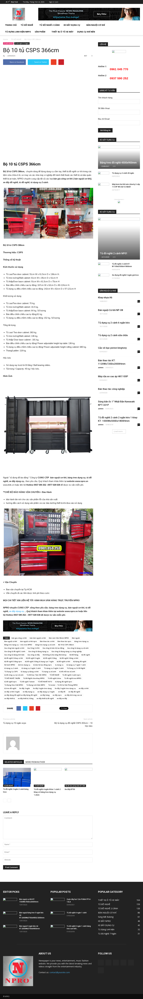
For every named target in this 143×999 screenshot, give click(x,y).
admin (100, 367)
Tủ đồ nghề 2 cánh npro (71, 675)
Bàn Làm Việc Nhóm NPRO (59, 638)
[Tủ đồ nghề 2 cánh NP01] (119, 239)
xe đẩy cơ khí (84, 688)
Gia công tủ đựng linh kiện (14, 655)
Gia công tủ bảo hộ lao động (53, 648)
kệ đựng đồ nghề (79, 661)
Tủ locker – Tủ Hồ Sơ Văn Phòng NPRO (63, 685)
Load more (118, 431)
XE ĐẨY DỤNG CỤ (72, 25)
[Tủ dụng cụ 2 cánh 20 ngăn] (103, 176)
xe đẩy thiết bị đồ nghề (45, 698)
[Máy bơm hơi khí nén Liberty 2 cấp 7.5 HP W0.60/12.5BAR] (103, 187)
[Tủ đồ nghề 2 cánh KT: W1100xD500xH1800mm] (103, 266)
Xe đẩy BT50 (70, 789)
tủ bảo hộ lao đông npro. (42, 665)
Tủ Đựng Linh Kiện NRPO (18, 31)
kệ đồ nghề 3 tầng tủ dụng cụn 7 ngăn (39, 661)
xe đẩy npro (57, 695)
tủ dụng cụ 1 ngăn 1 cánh (76, 665)
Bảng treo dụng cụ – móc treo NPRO (18, 645)
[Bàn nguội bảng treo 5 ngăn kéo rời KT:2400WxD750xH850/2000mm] (10, 916)
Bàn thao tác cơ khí (47, 641)
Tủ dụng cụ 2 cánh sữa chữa (113, 335)
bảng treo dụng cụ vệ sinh (45, 645)
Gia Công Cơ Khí (33, 648)
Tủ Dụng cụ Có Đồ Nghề (76, 668)
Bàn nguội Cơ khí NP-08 (110, 310)
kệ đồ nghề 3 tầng (50, 658)
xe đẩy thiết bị (9, 698)
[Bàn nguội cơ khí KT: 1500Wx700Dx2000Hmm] (10, 903)
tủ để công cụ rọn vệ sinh (13, 675)
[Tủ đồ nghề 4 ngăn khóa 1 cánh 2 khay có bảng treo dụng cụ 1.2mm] (48, 777)
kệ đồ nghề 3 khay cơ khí (13, 658)
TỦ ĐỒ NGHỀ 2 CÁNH (49, 25)
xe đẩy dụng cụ (16, 611)
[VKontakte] (133, 2)
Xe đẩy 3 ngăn (24, 688)
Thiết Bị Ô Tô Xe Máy (62, 31)
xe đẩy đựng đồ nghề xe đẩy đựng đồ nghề (20, 695)
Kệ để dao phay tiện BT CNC (75, 786)
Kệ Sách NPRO (9, 665)
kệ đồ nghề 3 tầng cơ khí (69, 658)
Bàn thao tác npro (64, 641)
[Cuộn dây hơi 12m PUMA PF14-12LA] (58, 903)
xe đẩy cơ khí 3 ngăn (12, 692)
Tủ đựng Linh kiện (106, 929)
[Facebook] (115, 2)
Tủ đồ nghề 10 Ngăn (22, 43)
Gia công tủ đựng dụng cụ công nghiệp (67, 651)
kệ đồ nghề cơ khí (63, 661)
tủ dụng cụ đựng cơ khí (30, 671)
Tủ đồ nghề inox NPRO (72, 678)
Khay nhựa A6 (105, 297)
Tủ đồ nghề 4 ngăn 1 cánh (77, 913)
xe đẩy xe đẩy (62, 698)
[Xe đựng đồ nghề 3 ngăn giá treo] (103, 278)
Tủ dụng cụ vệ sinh (49, 671)
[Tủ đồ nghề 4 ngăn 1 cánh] (58, 916)
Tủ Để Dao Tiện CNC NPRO (37, 675)
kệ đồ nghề (85, 655)
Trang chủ (11, 25)
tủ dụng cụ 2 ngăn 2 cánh (31, 668)
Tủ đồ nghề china (54, 678)
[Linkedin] (119, 2)
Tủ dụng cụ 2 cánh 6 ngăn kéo (114, 322)
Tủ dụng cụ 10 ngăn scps (14, 723)
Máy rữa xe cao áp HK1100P (113, 376)
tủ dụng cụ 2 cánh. (11, 668)
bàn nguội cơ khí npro (28, 641)
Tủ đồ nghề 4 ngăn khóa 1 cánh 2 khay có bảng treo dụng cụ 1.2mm (47, 792)
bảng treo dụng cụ (81, 641)
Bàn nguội (76, 638)
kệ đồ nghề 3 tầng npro (13, 661)
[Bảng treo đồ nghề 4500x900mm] (119, 157)
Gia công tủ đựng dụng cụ (38, 651)
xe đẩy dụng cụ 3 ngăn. (46, 692)
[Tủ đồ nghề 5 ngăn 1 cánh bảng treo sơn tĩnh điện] (58, 930)
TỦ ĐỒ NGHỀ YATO (45, 682)
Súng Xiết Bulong (105, 917)
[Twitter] (124, 2)
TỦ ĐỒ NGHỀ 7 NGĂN (12, 678)
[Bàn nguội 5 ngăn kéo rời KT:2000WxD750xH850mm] (10, 930)
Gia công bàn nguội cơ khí (14, 648)
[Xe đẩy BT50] (78, 777)
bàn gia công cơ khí (19, 638)
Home (5, 39)
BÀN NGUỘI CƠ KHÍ (95, 25)
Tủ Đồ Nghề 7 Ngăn (107, 933)
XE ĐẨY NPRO (104, 921)
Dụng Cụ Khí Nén (86, 31)
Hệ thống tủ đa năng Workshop (54, 655)
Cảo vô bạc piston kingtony (112, 347)
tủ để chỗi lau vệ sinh (67, 671)
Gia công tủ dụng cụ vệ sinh (78, 648)
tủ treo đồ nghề (10, 688)
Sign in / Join (53, 2)
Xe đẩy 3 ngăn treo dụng (42, 688)
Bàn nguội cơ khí (10, 641)
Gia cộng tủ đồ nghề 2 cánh (14, 651)
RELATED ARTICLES (13, 762)
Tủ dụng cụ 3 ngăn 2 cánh (54, 668)
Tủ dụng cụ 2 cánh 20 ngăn (123, 173)
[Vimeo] (129, 2)
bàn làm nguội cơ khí (38, 638)
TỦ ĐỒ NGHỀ (27, 25)
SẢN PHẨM (40, 31)
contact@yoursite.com (59, 972)
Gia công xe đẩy (34, 655)
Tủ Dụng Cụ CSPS (11, 671)
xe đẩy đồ (61, 692)
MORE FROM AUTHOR (35, 762)
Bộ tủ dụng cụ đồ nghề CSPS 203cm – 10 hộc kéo (73, 724)
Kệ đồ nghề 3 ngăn (33, 658)
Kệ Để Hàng (74, 655)
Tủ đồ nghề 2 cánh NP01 (113, 253)
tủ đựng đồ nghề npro (63, 682)
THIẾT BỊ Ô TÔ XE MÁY (108, 900)
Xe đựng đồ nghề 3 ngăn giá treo (125, 275)
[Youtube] (138, 2)
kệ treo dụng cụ (24, 665)
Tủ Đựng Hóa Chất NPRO (13, 685)
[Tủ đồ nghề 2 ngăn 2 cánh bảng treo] (17, 777)
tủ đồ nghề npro (10, 682)
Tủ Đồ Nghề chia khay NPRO (34, 678)
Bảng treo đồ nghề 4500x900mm (118, 162)
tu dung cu (59, 665)
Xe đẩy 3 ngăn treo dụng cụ (65, 688)
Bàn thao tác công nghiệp (111, 389)
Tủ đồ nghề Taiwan (27, 682)
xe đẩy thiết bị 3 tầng (26, 698)
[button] (136, 28)
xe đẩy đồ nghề (74, 692)
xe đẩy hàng (45, 695)
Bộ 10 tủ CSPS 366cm (66, 645)
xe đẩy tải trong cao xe (73, 695)
